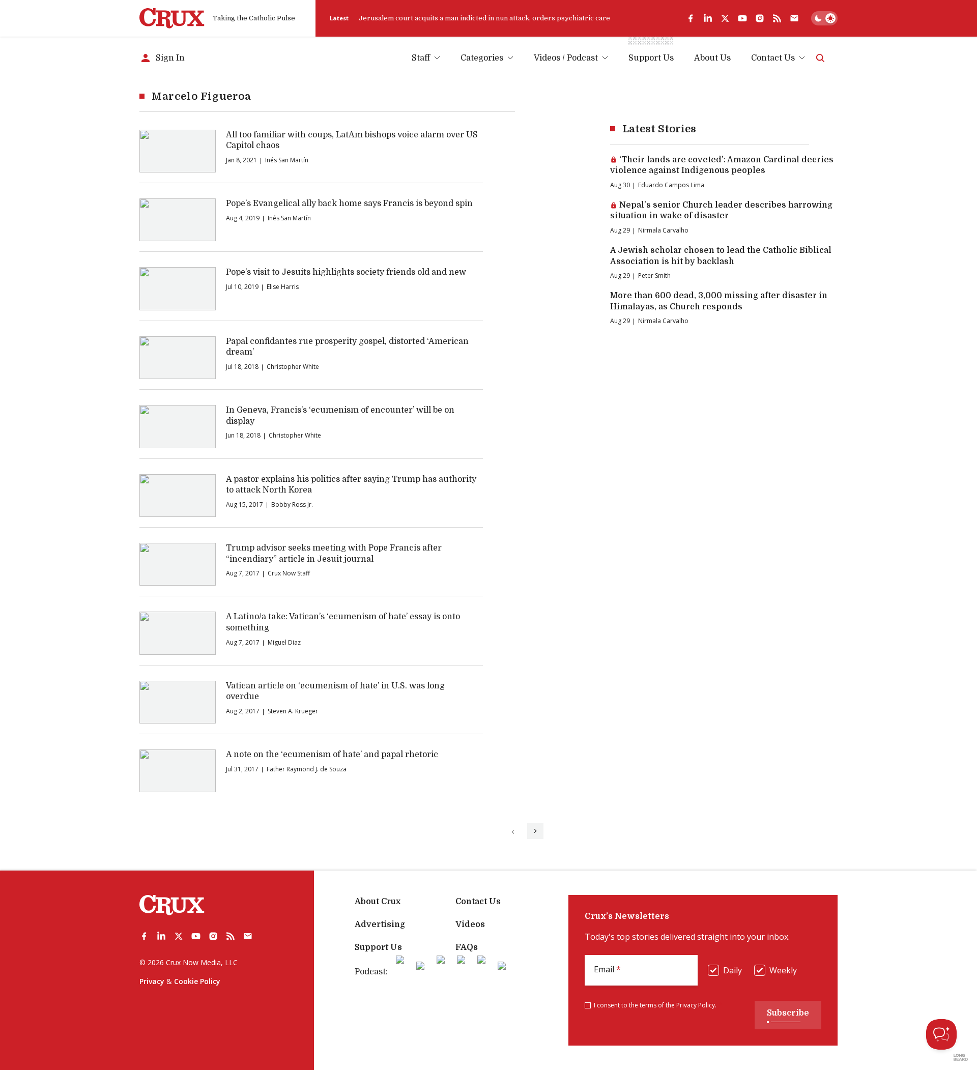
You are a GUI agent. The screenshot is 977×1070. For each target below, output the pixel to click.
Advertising (380, 924)
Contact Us (773, 58)
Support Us (378, 947)
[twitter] (725, 18)
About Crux (377, 901)
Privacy (151, 981)
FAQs (466, 947)
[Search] (820, 58)
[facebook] (690, 18)
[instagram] (759, 18)
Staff (421, 58)
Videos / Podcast (566, 58)
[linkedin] (707, 18)
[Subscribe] (794, 18)
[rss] (777, 18)
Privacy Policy (695, 1005)
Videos (470, 924)
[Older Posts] (535, 831)
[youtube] (742, 18)
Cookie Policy (197, 981)
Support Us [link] (651, 58)
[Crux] (172, 18)
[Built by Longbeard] (961, 1057)
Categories (482, 58)
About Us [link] (712, 58)
